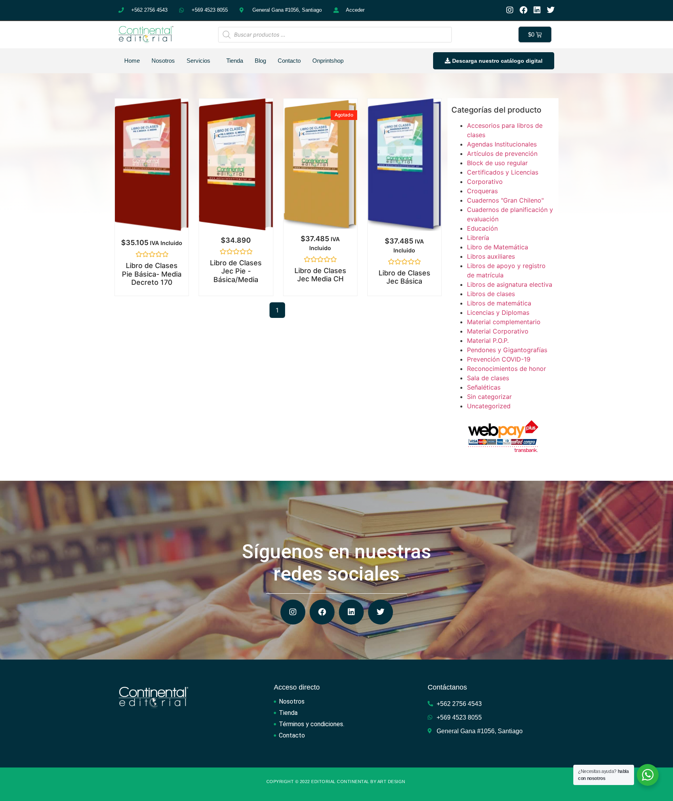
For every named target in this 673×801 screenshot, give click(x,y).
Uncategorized (489, 406)
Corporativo (485, 181)
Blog (260, 60)
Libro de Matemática (497, 247)
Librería (478, 238)
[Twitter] (551, 10)
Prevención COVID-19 (498, 359)
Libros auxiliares (491, 256)
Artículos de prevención (502, 153)
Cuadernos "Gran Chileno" (505, 200)
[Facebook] (523, 10)
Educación (482, 228)
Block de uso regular (497, 163)
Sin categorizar (489, 396)
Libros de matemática (499, 303)
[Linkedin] (537, 10)
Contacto (289, 60)
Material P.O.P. (488, 340)
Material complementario (504, 322)
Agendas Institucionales (502, 144)
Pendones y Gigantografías (507, 350)
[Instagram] (510, 10)
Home (132, 60)
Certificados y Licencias (502, 172)
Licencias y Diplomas (498, 312)
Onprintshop (328, 60)
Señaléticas (483, 387)
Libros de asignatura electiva (509, 284)
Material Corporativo (498, 331)
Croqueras (482, 191)
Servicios (198, 60)
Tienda (234, 60)
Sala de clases (488, 378)
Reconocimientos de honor (506, 368)
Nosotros (163, 60)
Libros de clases (491, 294)
